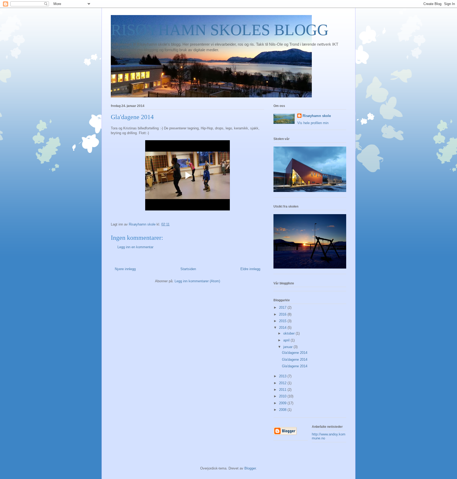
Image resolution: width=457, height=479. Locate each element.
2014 (283, 328)
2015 (283, 321)
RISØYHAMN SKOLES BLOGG (219, 30)
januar (288, 347)
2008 (283, 410)
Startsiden (188, 269)
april (287, 340)
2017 (283, 307)
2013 (283, 376)
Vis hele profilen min (312, 123)
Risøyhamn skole (317, 116)
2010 (283, 396)
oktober (289, 333)
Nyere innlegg (125, 269)
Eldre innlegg (250, 269)
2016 (283, 314)
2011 (283, 390)
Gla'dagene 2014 (294, 353)
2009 (283, 403)
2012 (283, 383)
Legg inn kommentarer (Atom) (197, 281)
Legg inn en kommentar (135, 247)
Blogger (250, 468)
